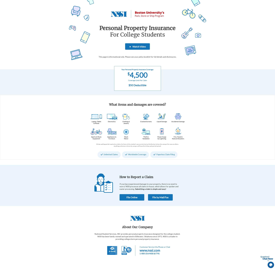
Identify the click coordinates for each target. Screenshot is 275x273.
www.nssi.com (150, 250)
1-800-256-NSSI (150, 253)
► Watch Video (137, 46)
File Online (132, 197)
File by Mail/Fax (160, 197)
